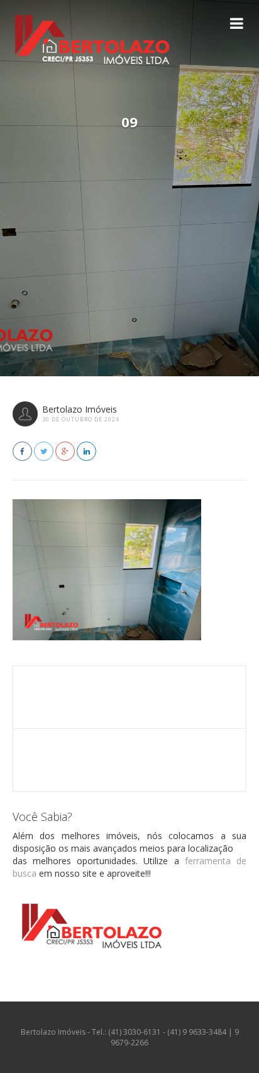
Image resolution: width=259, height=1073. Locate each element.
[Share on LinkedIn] (86, 451)
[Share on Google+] (65, 451)
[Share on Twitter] (43, 451)
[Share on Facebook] (22, 451)
